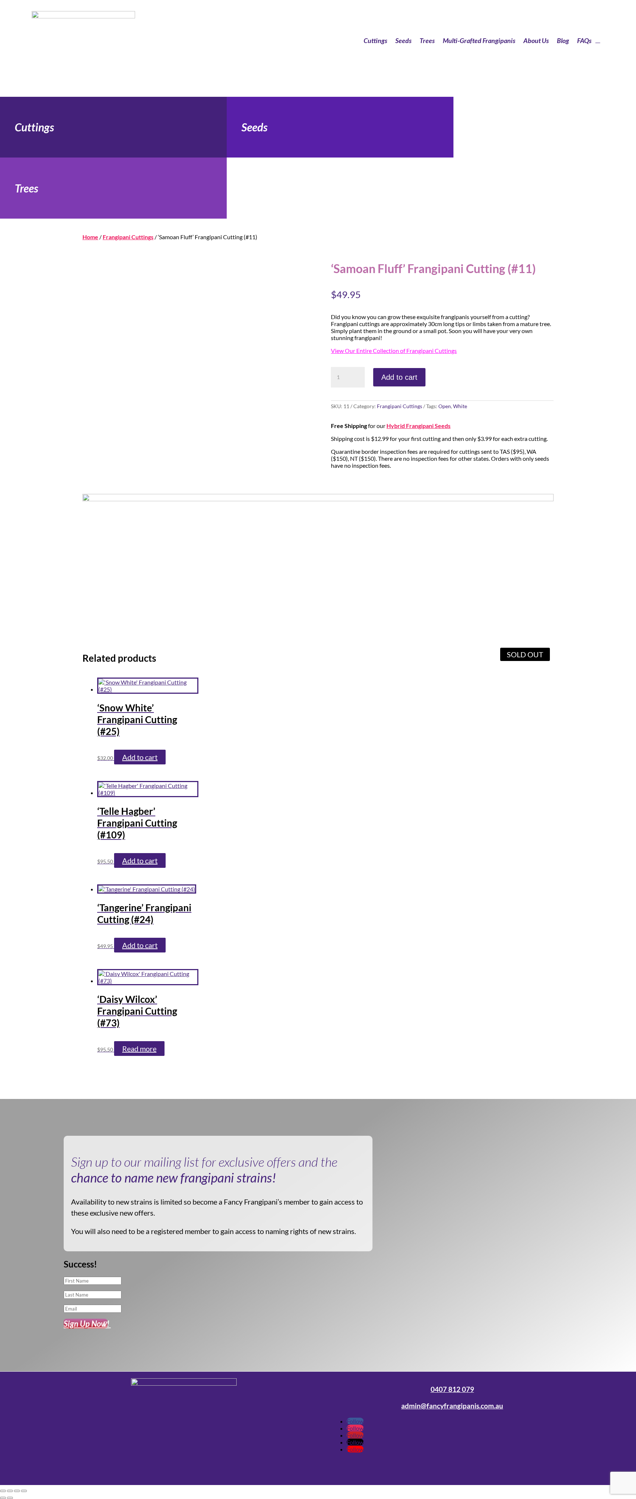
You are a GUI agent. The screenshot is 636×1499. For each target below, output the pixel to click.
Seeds (403, 40)
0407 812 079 (452, 1389)
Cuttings (375, 40)
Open (444, 406)
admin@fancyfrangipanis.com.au (452, 1406)
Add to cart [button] (140, 757)
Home (90, 236)
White (460, 406)
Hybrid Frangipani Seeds (418, 425)
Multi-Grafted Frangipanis (479, 40)
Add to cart (399, 377)
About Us (536, 40)
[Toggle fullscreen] (10, 1491)
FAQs (584, 40)
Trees (427, 40)
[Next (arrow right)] (10, 1498)
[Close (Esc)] (24, 1491)
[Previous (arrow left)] (3, 1498)
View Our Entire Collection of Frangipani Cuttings (394, 350)
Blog (563, 40)
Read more (139, 1048)
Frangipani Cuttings (128, 236)
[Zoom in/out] (3, 1491)
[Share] (17, 1491)
